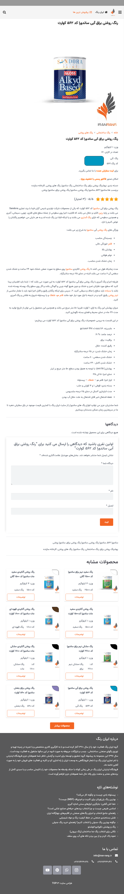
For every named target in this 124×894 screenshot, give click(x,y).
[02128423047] (115, 862)
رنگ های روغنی (85, 133)
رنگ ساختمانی (103, 133)
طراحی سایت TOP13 (62, 883)
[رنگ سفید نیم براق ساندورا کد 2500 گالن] (107, 583)
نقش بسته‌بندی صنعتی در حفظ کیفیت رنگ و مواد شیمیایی (87, 818)
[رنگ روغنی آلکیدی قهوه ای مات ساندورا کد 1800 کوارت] (49, 620)
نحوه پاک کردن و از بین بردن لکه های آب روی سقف (91, 836)
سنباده (108, 291)
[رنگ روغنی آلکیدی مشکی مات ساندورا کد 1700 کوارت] (49, 657)
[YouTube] (47, 870)
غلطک (52, 295)
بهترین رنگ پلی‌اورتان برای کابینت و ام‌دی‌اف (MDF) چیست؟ (87, 799)
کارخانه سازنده (38, 186)
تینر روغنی (113, 295)
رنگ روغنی (102, 230)
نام (111, 491)
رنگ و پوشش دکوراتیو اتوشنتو (102, 827)
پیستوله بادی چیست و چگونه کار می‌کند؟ (96, 795)
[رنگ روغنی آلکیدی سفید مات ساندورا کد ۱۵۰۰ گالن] (49, 583)
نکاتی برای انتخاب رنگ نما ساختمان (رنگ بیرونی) (93, 832)
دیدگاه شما (107, 463)
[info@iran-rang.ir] (115, 855)
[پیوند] (113, 12)
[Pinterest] (57, 870)
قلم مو (60, 295)
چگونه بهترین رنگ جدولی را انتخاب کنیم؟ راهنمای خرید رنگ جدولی (84, 822)
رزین (101, 213)
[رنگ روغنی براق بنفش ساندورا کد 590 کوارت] (49, 699)
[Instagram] (76, 870)
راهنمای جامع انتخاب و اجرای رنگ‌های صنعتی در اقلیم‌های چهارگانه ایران (81, 813)
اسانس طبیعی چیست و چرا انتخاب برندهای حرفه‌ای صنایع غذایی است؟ (82, 809)
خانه (116, 133)
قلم (110, 244)
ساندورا (96, 208)
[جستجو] (4, 12)
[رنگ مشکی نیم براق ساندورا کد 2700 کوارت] (107, 657)
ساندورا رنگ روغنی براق (66, 190)
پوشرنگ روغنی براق (97, 186)
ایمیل (109, 506)
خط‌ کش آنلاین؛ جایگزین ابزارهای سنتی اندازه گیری (92, 804)
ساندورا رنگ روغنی (86, 190)
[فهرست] (120, 12)
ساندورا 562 (101, 190)
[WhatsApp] (66, 870)
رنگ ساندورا (67, 186)
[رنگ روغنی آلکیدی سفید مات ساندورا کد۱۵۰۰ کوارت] (107, 620)
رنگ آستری (86, 217)
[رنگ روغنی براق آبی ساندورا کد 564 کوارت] (107, 699)
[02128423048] (91, 862)
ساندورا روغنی (48, 190)
